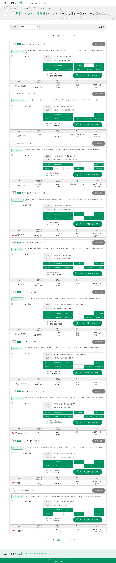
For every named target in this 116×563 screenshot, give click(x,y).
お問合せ (43, 553)
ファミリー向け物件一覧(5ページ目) (41, 9)
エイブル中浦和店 (23, 9)
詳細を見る (58, 65)
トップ (5, 9)
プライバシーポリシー (34, 553)
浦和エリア (13, 9)
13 (74, 35)
